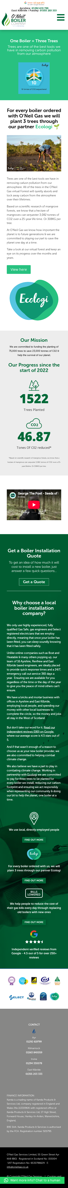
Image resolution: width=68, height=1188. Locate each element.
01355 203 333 (48, 10)
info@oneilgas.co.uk (17, 1166)
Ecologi (43, 127)
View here (19, 269)
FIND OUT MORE (34, 839)
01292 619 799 (40, 8)
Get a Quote (34, 582)
